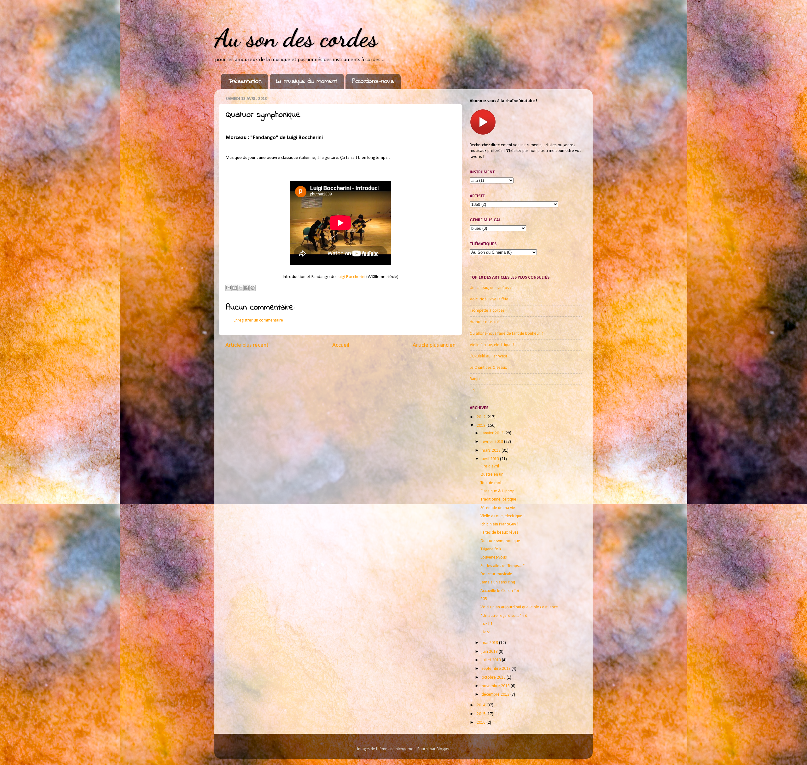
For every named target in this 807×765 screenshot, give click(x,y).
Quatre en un (491, 474)
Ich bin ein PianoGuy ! (499, 524)
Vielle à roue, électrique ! (492, 345)
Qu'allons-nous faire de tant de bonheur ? (506, 334)
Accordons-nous (373, 81)
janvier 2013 (493, 433)
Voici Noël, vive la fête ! (490, 299)
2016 (481, 723)
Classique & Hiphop (497, 491)
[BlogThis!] (234, 288)
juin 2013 (490, 652)
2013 (481, 426)
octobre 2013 (494, 677)
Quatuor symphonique (500, 541)
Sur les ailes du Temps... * (502, 566)
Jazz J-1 (486, 624)
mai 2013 (490, 643)
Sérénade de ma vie (497, 508)
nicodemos (405, 749)
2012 (481, 417)
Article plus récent (247, 345)
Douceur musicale (496, 574)
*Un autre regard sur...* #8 (503, 616)
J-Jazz (485, 632)
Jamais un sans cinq (497, 582)
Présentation (245, 81)
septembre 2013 (497, 669)
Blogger (443, 749)
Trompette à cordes (487, 311)
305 (483, 599)
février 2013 (493, 442)
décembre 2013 (496, 695)
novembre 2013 (496, 686)
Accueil (340, 345)
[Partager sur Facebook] (246, 288)
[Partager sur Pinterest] (252, 288)
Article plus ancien (434, 345)
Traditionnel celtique (498, 499)
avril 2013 (491, 459)
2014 (481, 705)
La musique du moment (306, 81)
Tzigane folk (490, 549)
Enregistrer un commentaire (258, 320)
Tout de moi (490, 483)
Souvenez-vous (493, 557)
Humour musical (484, 322)
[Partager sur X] (240, 288)
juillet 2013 (492, 660)
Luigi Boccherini (351, 277)
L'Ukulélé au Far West (488, 356)
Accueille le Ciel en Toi (499, 591)
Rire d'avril (489, 466)
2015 (481, 714)
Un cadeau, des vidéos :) (491, 288)
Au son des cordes (296, 38)
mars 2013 (492, 451)
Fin (472, 390)
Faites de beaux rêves (499, 532)
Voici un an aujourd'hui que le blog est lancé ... (521, 607)
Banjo (475, 379)
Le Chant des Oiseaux (488, 368)
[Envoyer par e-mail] (228, 288)
